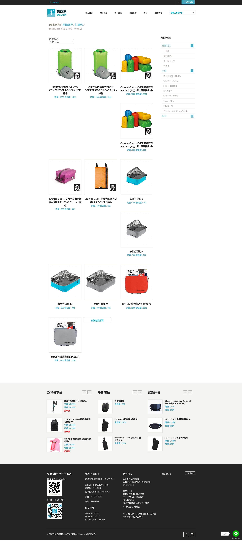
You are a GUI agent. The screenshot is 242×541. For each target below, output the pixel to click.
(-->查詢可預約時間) (131, 507)
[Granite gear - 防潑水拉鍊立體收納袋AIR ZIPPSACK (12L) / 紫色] (65, 176)
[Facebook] (185, 534)
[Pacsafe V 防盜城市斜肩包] (105, 425)
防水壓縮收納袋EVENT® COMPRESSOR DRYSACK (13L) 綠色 (65, 90)
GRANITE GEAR (171, 80)
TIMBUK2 (168, 106)
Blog (146, 13)
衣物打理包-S (136, 198)
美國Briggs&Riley (172, 75)
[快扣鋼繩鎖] (105, 407)
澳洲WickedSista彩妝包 (175, 111)
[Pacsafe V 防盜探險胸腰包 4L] (155, 425)
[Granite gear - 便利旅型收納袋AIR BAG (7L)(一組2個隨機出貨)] (136, 120)
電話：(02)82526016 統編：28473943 (93, 499)
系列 (164, 116)
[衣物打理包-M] (65, 281)
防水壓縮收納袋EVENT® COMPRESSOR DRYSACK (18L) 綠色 (101, 90)
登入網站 (89, 13)
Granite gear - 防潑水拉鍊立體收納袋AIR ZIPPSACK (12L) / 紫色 (65, 202)
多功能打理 (169, 60)
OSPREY (167, 90)
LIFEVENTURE (170, 85)
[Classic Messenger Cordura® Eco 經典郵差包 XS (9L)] (155, 407)
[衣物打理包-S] (136, 176)
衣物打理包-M (65, 304)
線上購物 (118, 13)
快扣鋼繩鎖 (119, 401)
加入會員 (103, 13)
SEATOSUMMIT (171, 96)
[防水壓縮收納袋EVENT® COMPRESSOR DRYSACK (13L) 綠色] (65, 64)
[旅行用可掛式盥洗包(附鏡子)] (136, 281)
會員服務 (132, 13)
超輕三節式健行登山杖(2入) (75, 401)
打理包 (79, 24)
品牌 (164, 70)
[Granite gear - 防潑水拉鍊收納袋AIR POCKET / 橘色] (101, 176)
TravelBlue (168, 101)
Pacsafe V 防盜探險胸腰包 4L (178, 419)
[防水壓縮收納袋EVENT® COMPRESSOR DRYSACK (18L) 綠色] (101, 64)
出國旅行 (68, 24)
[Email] (192, 534)
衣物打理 (167, 55)
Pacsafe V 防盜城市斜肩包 (126, 419)
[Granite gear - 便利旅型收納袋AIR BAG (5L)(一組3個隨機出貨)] (136, 64)
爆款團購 (158, 13)
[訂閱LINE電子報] (64, 511)
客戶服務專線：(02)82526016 (97, 492)
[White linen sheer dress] (54, 407)
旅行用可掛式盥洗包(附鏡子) (136, 304)
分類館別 (166, 45)
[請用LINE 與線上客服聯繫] (64, 488)
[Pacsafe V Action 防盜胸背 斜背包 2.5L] (105, 443)
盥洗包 (166, 65)
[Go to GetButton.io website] (236, 538)
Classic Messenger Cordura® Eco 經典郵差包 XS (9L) (178, 402)
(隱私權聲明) (91, 534)
